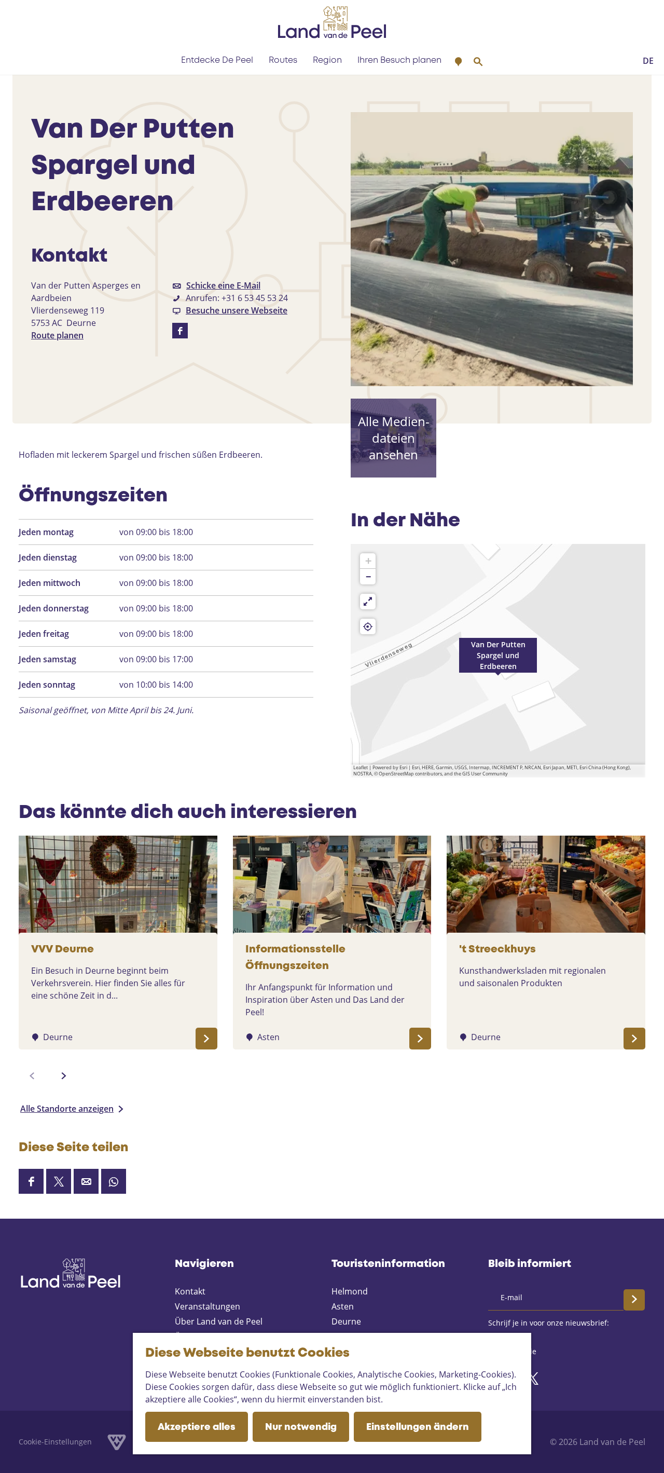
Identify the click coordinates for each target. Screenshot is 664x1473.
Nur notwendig (301, 1427)
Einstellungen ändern (417, 1427)
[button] (498, 660)
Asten (342, 1306)
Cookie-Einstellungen (55, 1442)
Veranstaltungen (207, 1306)
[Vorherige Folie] (32, 1076)
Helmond (349, 1291)
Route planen (57, 335)
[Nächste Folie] (64, 1076)
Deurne (346, 1321)
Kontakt (190, 1291)
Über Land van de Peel (218, 1321)
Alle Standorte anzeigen (67, 1108)
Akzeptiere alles (197, 1427)
